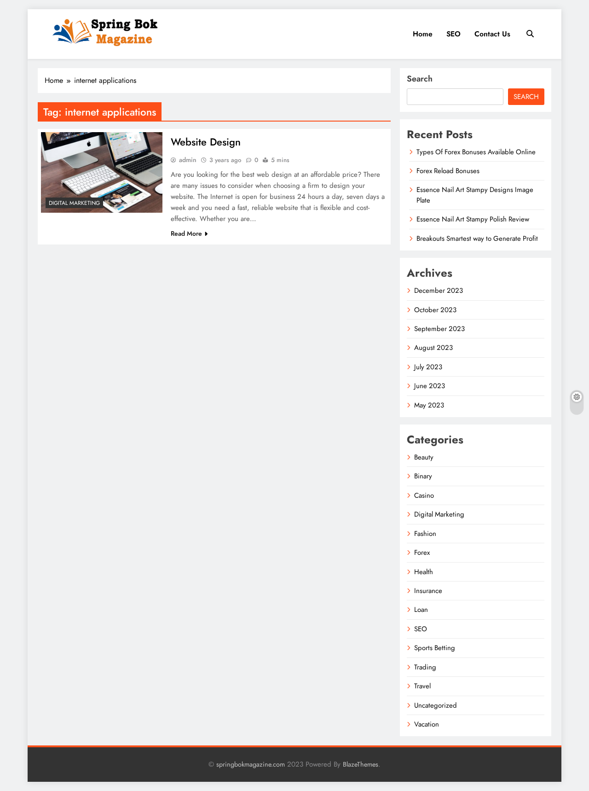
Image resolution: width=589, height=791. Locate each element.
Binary (423, 476)
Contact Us (492, 34)
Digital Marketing (74, 203)
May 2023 (429, 405)
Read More (186, 233)
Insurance (428, 591)
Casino (424, 495)
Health (423, 572)
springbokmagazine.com (250, 764)
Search (420, 79)
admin (187, 159)
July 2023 (428, 367)
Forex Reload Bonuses (447, 171)
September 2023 (439, 329)
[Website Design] (101, 172)
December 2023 (438, 290)
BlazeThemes (360, 764)
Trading (425, 667)
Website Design (206, 141)
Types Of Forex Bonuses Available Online (476, 152)
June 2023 (429, 386)
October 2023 (435, 310)
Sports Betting (434, 648)
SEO (453, 34)
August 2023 (433, 348)
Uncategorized (435, 705)
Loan (421, 610)
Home (423, 34)
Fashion (425, 534)
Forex (422, 552)
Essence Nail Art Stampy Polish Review (472, 219)
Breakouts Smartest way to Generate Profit (477, 238)
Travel (422, 686)
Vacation (426, 724)
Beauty (423, 457)
